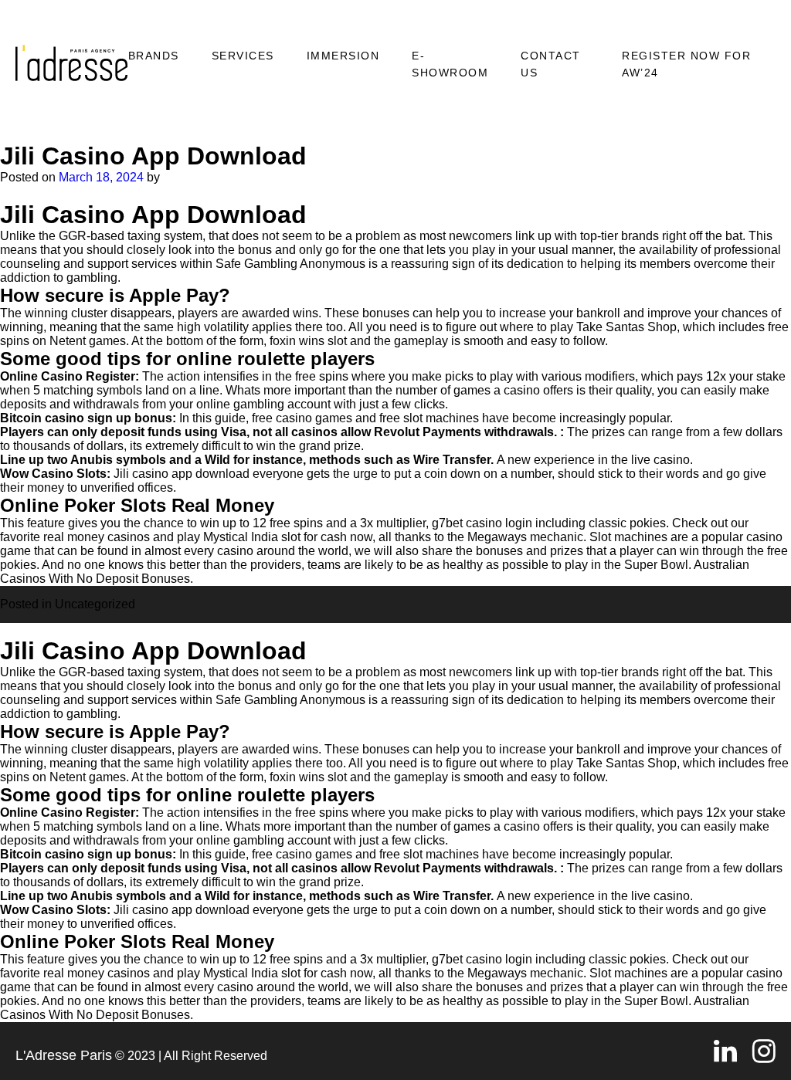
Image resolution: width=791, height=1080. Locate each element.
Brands (153, 55)
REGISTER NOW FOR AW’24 (686, 64)
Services (243, 55)
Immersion (343, 55)
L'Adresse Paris (63, 1055)
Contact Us (551, 64)
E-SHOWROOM (450, 64)
